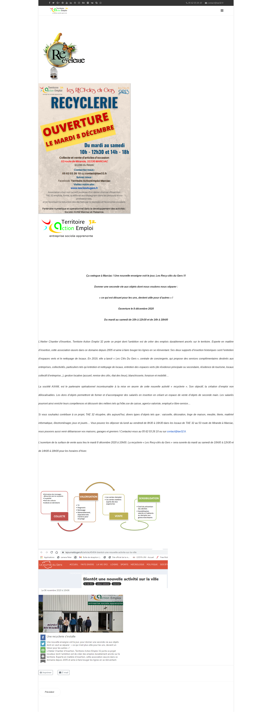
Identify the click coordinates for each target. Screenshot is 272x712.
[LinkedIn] (71, 3)
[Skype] (96, 3)
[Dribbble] (75, 3)
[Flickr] (88, 3)
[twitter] (53, 3)
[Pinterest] (63, 3)
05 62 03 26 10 (195, 3)
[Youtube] (67, 3)
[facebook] (49, 3)
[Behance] (83, 3)
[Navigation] (222, 10)
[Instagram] (79, 3)
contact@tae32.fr (215, 3)
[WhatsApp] (101, 3)
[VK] (92, 3)
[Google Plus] (58, 3)
